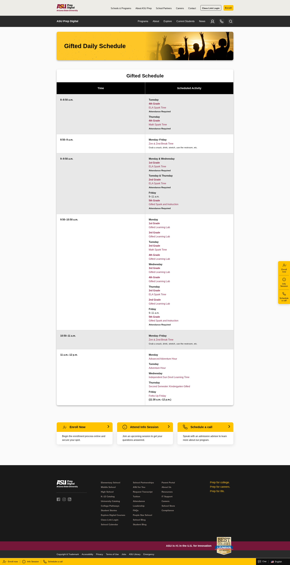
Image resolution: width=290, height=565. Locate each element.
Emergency (148, 554)
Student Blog (140, 524)
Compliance (168, 510)
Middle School (108, 487)
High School (107, 492)
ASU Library (134, 554)
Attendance (139, 501)
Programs (143, 21)
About (156, 21)
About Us (166, 487)
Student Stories (109, 510)
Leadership (139, 506)
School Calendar (109, 524)
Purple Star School (142, 515)
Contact (192, 8)
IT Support (167, 496)
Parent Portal (168, 482)
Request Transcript (143, 492)
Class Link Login (211, 8)
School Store (168, 506)
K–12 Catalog (108, 496)
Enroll (228, 8)
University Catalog (110, 501)
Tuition (136, 496)
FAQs (136, 510)
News (202, 21)
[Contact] (221, 21)
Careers (180, 8)
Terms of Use (112, 554)
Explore (168, 21)
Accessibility (87, 554)
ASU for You (139, 487)
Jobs (124, 554)
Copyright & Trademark (68, 554)
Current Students (185, 21)
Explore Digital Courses (113, 515)
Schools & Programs (121, 8)
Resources (167, 492)
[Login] (212, 21)
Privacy (99, 554)
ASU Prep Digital (67, 21)
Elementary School (110, 482)
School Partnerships (143, 482)
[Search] (230, 21)
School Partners (164, 8)
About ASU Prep (143, 8)
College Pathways (110, 506)
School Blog (139, 520)
